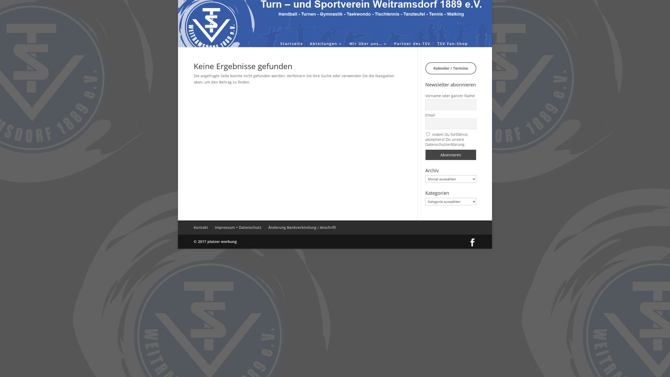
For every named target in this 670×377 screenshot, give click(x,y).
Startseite (291, 44)
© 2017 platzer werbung (215, 241)
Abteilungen (323, 44)
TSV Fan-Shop (452, 44)
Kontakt (201, 227)
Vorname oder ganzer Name (450, 95)
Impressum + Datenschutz (238, 227)
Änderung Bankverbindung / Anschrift (302, 227)
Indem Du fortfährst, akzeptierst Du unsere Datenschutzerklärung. (446, 139)
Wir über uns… (365, 44)
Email (430, 115)
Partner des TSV (412, 44)
